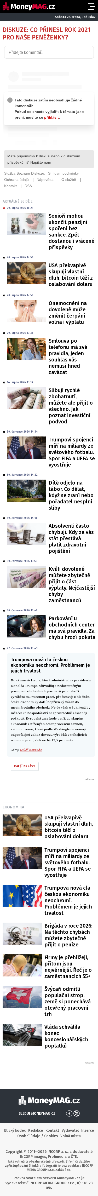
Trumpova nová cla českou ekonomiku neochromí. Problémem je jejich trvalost (68, 900)
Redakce (35, 1130)
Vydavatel (70, 1130)
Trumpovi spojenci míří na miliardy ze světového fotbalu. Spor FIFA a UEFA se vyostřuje (72, 452)
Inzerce (87, 1130)
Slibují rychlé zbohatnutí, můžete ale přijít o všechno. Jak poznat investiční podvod (71, 406)
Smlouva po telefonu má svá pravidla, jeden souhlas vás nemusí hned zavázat (68, 356)
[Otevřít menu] (91, 6)
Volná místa (70, 1136)
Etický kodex (15, 1130)
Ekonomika (13, 807)
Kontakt (52, 1130)
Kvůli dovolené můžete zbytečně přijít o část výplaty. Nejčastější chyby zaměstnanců (72, 584)
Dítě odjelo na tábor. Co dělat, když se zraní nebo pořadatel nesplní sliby (71, 495)
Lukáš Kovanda (31, 750)
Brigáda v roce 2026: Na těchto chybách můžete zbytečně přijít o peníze (68, 935)
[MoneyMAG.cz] (29, 6)
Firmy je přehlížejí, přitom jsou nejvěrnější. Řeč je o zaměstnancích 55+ (68, 966)
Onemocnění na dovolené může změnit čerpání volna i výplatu (68, 312)
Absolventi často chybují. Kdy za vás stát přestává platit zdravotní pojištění (71, 538)
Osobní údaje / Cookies (37, 1136)
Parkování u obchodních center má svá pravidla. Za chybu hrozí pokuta (72, 627)
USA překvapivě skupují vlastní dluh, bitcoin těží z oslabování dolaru (71, 274)
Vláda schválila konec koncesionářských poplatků (66, 1036)
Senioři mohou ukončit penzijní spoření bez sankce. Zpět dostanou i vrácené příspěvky (71, 231)
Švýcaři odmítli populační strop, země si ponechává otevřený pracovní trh (67, 1001)
